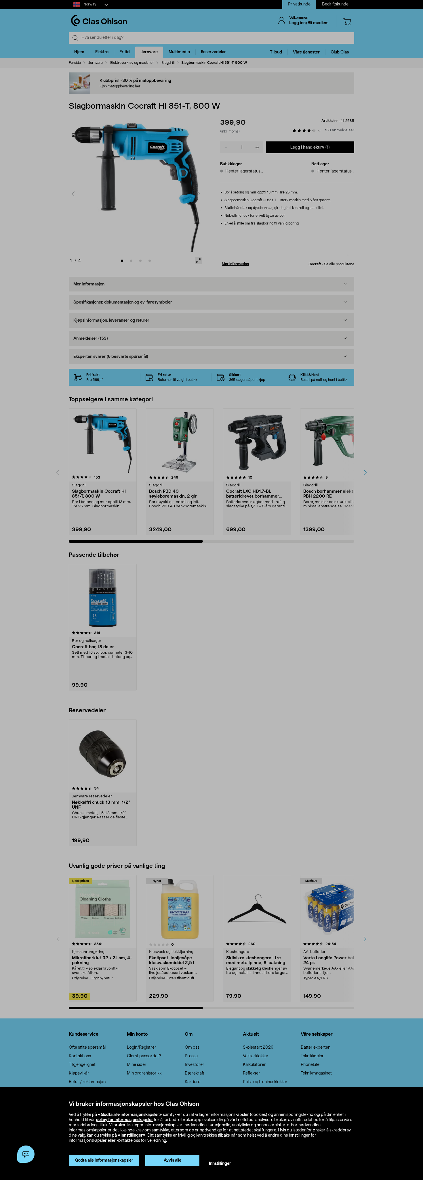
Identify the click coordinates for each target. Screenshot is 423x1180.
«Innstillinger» (132, 1135)
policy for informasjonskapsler (124, 1120)
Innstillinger (220, 1164)
